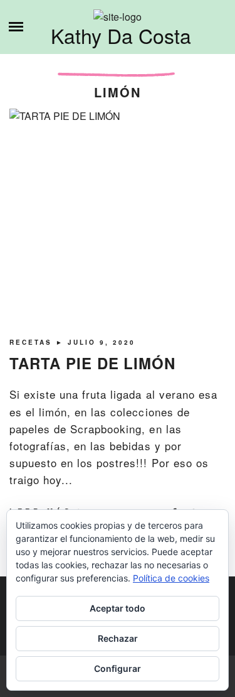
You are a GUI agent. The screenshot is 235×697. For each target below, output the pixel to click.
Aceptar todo (117, 608)
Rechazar (118, 638)
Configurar (117, 668)
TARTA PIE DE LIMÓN (92, 363)
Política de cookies (171, 578)
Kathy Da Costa (121, 35)
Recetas (32, 342)
